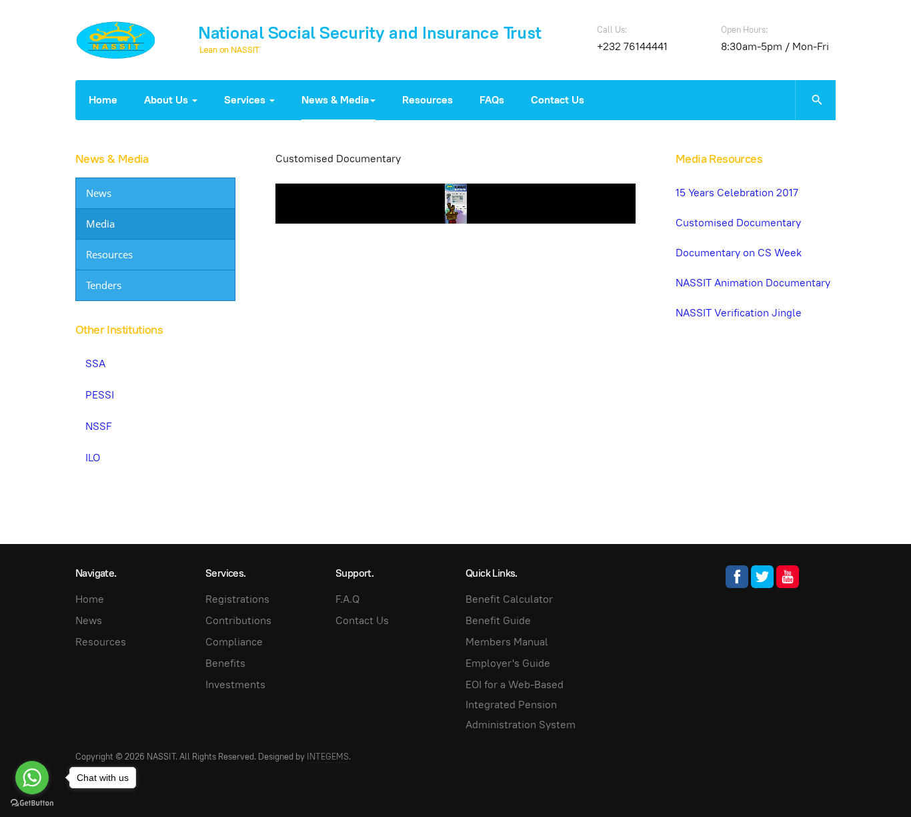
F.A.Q (347, 599)
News (98, 193)
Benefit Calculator (509, 599)
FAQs (492, 100)
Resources (427, 100)
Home (103, 100)
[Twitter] (762, 577)
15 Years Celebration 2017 (737, 193)
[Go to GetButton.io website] (32, 803)
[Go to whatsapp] (32, 777)
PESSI (99, 395)
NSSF (98, 426)
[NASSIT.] (115, 40)
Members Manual (507, 642)
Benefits (225, 663)
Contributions (238, 620)
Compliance (234, 642)
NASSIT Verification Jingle (739, 313)
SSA (95, 363)
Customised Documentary (738, 223)
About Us (167, 100)
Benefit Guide (498, 620)
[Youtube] (788, 577)
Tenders (103, 285)
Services (246, 100)
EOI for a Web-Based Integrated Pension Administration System (521, 704)
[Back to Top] (871, 777)
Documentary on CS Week (739, 253)
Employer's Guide (508, 663)
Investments (235, 684)
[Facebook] (737, 577)
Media (100, 223)
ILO (92, 458)
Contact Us (557, 100)
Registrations (237, 599)
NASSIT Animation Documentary (753, 283)
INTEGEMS (328, 756)
